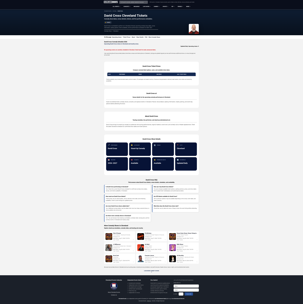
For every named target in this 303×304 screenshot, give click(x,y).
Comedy (156, 6)
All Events (116, 6)
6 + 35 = (175, 294)
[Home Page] (111, 2)
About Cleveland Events (114, 292)
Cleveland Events (107, 11)
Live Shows (146, 6)
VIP (172, 6)
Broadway (137, 6)
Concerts (126, 6)
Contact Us (114, 295)
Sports (165, 6)
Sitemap (149, 300)
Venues (180, 6)
